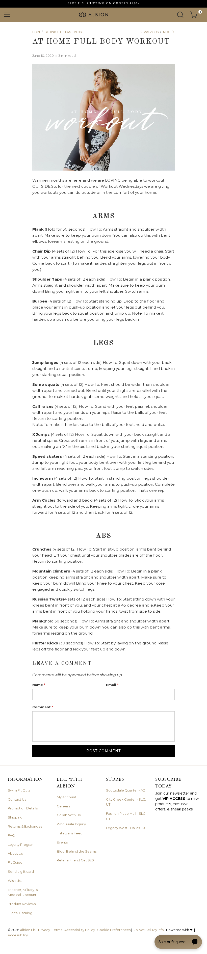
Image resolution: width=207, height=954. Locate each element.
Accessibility (18, 935)
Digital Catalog (20, 913)
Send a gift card (21, 871)
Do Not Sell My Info (148, 930)
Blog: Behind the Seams (76, 851)
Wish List (15, 881)
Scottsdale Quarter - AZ (125, 790)
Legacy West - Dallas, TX (125, 828)
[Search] (180, 14)
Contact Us (17, 799)
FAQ (11, 835)
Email (112, 685)
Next (167, 32)
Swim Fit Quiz (19, 790)
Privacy (44, 930)
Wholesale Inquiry (71, 824)
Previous (151, 32)
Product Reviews (22, 904)
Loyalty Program (21, 844)
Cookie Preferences (114, 930)
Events (62, 842)
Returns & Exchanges (25, 826)
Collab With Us (69, 815)
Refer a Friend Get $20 (75, 860)
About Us (15, 853)
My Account (66, 797)
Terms (57, 930)
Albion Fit (27, 930)
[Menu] (7, 15)
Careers (63, 806)
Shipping (15, 817)
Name (38, 685)
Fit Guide (15, 862)
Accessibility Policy (79, 930)
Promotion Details (23, 808)
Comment (42, 707)
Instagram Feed (70, 833)
